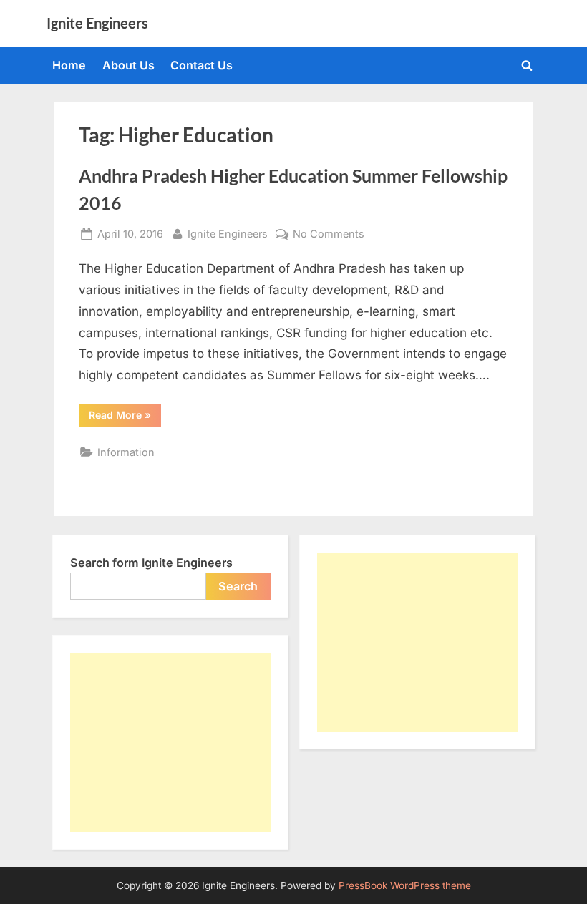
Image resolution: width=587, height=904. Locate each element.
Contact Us (201, 65)
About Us (128, 65)
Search (238, 586)
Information (126, 452)
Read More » (125, 417)
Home (69, 65)
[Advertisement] (170, 742)
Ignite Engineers (97, 22)
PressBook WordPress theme (405, 885)
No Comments (328, 235)
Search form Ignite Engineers (151, 562)
